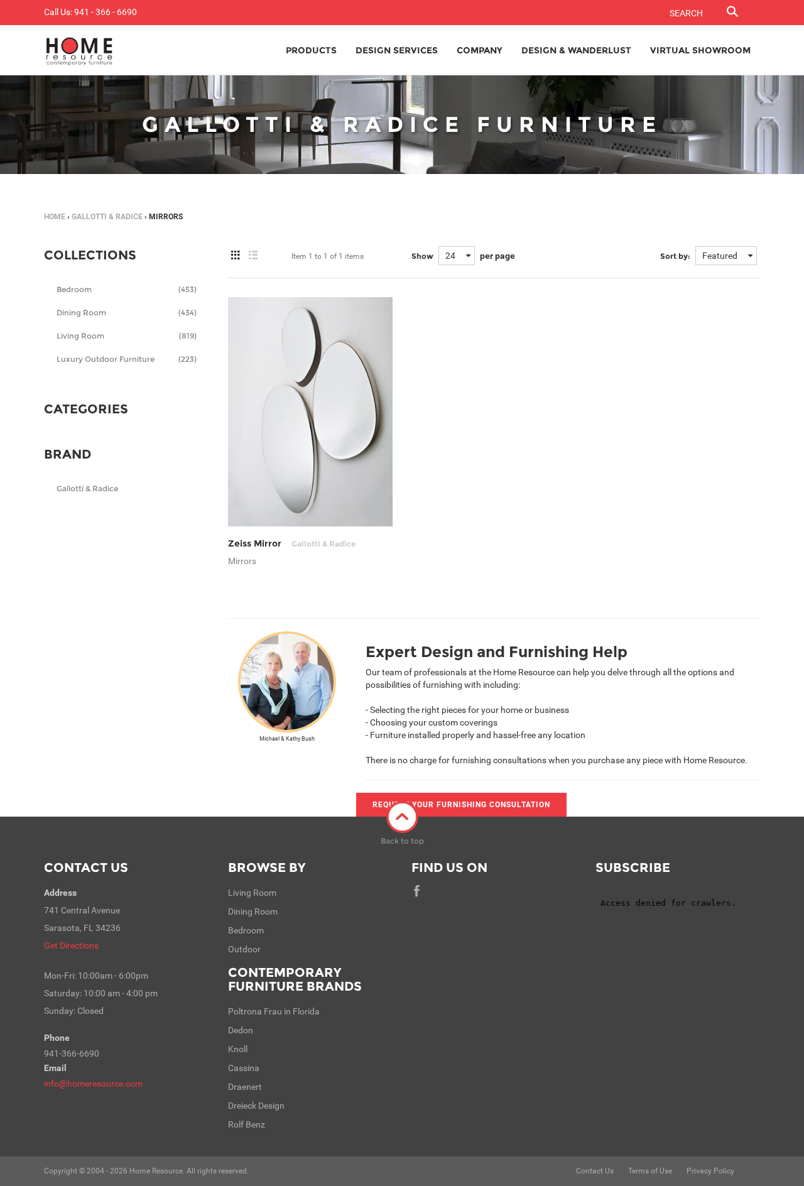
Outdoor (244, 949)
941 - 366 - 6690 (105, 12)
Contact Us (86, 867)
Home (54, 216)
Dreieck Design (256, 1106)
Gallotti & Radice (107, 216)
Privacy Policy (710, 1171)
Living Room (127, 335)
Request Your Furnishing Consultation (461, 804)
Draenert (245, 1087)
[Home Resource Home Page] (79, 50)
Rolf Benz (246, 1124)
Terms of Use (650, 1171)
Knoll (237, 1049)
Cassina (243, 1068)
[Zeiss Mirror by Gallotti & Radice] (310, 412)
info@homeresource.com (93, 1084)
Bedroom (127, 289)
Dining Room (127, 312)
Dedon (240, 1030)
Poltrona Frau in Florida (274, 1011)
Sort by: (675, 256)
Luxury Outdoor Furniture (127, 359)
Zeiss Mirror (292, 543)
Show (422, 256)
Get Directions (71, 945)
